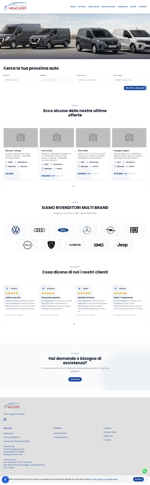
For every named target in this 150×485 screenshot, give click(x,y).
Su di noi (82, 6)
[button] (5, 479)
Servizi (133, 6)
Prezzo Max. (117, 75)
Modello (43, 75)
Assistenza (123, 6)
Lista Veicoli (93, 6)
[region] (75, 157)
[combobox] (20, 80)
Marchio (7, 75)
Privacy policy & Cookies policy (104, 479)
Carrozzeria (81, 75)
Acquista (107, 428)
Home (73, 6)
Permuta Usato (108, 6)
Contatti (142, 6)
